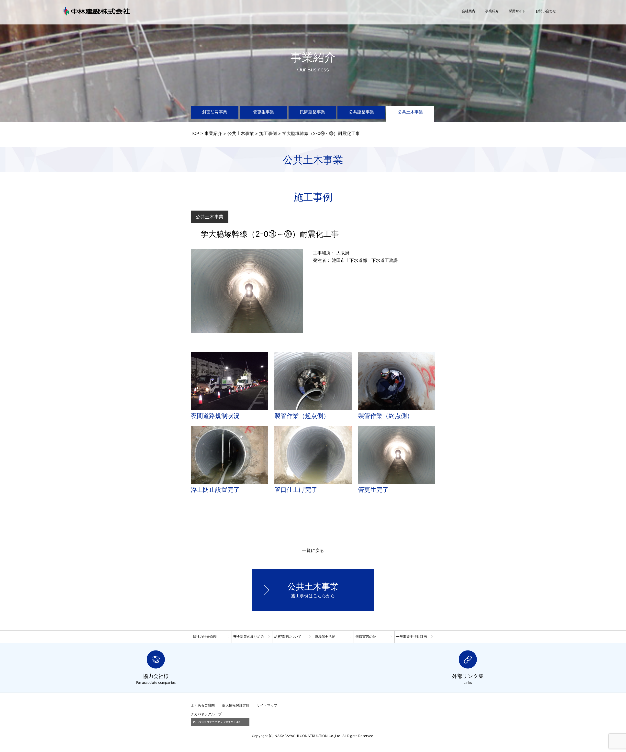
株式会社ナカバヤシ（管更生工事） (220, 722)
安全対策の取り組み (248, 636)
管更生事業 (263, 112)
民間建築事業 (312, 112)
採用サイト (517, 11)
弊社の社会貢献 (205, 636)
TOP (195, 133)
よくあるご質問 (203, 705)
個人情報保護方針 (235, 705)
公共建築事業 (361, 112)
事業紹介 (492, 11)
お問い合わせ (546, 11)
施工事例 (268, 133)
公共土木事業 (410, 112)
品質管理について (288, 636)
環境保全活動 (325, 636)
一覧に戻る (313, 550)
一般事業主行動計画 (411, 636)
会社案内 (468, 11)
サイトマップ (267, 705)
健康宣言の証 (366, 636)
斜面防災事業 (214, 112)
